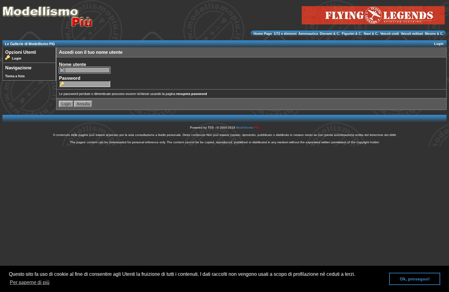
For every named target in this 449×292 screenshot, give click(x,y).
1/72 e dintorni (285, 33)
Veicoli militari (412, 33)
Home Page (263, 33)
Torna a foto (15, 76)
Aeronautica (308, 33)
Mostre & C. (434, 33)
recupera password (191, 94)
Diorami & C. (330, 33)
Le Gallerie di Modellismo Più (30, 44)
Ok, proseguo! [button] (415, 278)
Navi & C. (371, 33)
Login (439, 44)
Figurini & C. (352, 33)
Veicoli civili (389, 33)
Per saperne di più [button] (29, 282)
